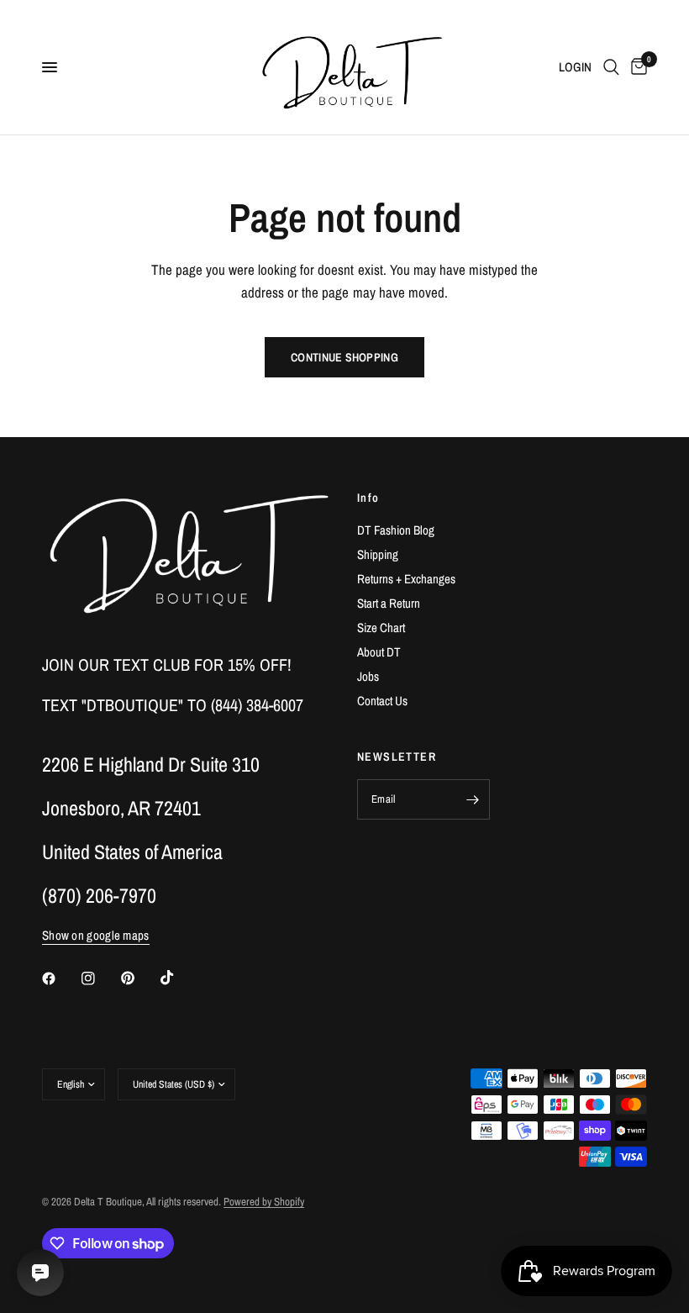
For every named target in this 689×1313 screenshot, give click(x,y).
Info (368, 498)
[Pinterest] (139, 978)
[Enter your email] (473, 799)
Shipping (377, 554)
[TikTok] (178, 977)
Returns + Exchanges (406, 579)
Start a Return (388, 603)
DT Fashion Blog (395, 530)
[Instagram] (100, 978)
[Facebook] (60, 978)
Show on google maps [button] (96, 935)
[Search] (611, 67)
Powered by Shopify (264, 1201)
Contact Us (382, 700)
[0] (636, 67)
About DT (379, 652)
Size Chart (381, 627)
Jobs (368, 676)
